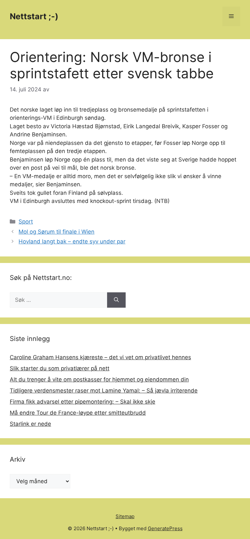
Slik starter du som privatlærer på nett (59, 368)
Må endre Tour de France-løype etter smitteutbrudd (78, 412)
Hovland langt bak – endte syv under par (72, 241)
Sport (26, 221)
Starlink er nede (30, 424)
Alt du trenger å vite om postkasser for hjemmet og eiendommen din (99, 379)
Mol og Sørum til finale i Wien (56, 231)
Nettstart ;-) (34, 16)
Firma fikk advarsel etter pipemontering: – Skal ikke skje (82, 401)
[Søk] (116, 300)
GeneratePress (165, 528)
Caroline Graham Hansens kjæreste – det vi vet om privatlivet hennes (100, 357)
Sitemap (125, 516)
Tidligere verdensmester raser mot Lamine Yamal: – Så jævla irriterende (104, 390)
